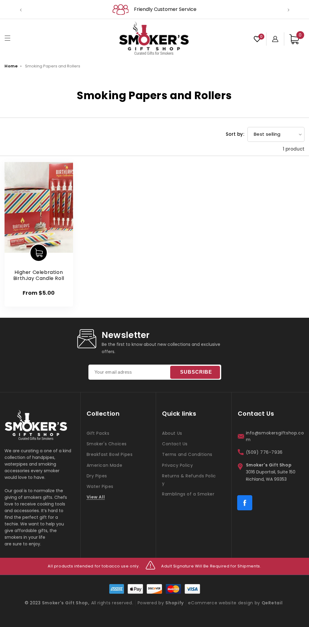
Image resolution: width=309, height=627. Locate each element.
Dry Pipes (97, 476)
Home (11, 66)
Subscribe (196, 372)
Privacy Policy (177, 465)
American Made (105, 465)
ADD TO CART (39, 253)
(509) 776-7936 (264, 452)
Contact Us (175, 444)
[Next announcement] (288, 9)
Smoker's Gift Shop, (65, 603)
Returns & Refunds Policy (189, 479)
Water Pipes (100, 486)
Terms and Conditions (187, 454)
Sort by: (235, 134)
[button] (7, 38)
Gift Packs (98, 433)
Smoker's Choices (107, 444)
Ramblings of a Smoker (188, 494)
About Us (172, 433)
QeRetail (272, 603)
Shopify (174, 603)
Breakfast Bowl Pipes (110, 454)
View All (96, 497)
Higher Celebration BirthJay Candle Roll (38, 275)
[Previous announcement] (20, 9)
